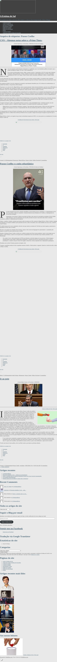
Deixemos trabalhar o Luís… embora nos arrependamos (15, 474)
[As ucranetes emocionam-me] (7, 632)
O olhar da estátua (7, 22)
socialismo (22, 465)
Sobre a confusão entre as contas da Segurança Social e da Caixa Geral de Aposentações (22, 476)
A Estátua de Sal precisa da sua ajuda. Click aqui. (28, 119)
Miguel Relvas (22, 160)
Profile (4, 30)
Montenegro (21, 375)
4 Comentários (43, 375)
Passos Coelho (29, 160)
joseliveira (6, 490)
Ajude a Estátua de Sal (8, 24)
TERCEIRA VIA (29, 465)
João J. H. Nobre (7, 486)
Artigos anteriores (4, 466)
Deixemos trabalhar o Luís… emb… (18, 490)
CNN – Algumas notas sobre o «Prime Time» (21, 40)
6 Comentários (43, 160)
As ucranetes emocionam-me (9, 477)
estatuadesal (10, 160)
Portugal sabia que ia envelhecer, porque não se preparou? (15, 478)
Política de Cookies (35, 554)
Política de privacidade (8, 29)
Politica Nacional (36, 160)
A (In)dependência (7, 473)
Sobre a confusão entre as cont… (20, 493)
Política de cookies (7, 27)
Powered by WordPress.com (6, 657)
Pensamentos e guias (7, 26)
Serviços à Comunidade (8, 25)
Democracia (15, 160)
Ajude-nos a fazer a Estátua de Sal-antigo (12, 32)
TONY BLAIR (36, 465)
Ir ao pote (4, 379)
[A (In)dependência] (7, 604)
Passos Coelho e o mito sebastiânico (17, 163)
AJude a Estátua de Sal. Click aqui (30, 654)
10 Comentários (43, 465)
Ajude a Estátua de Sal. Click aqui (49, 408)
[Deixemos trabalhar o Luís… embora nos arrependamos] (7, 618)
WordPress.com (24, 657)
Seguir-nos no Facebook (11, 528)
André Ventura (15, 375)
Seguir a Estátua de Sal (7, 521)
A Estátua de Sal (8, 16)
